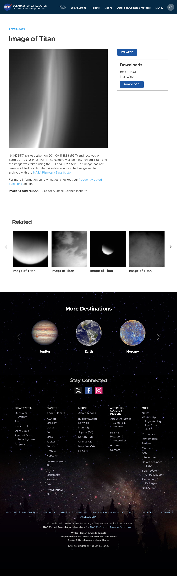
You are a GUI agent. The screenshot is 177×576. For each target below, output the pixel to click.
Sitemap (165, 512)
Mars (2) (83, 427)
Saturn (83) (85, 437)
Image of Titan (24, 271)
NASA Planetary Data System (53, 172)
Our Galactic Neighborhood (30, 9)
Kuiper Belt (22, 426)
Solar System (23, 408)
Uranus (51, 451)
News (145, 413)
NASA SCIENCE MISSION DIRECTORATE (113, 512)
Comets (115, 450)
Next (171, 247)
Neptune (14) (86, 446)
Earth (89, 351)
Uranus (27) (86, 441)
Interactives (149, 457)
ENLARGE (127, 52)
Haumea (51, 479)
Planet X (51, 494)
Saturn (50, 446)
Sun (17, 421)
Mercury (132, 351)
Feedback (49, 512)
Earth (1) (83, 423)
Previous (6, 247)
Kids (144, 452)
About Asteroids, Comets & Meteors (121, 423)
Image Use (81, 512)
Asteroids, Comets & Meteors (117, 411)
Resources (148, 434)
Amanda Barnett (97, 533)
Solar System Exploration (30, 4)
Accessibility (88, 517)
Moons (82, 408)
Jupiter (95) (85, 432)
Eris (48, 484)
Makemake (53, 475)
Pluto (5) (84, 451)
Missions (147, 448)
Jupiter (44, 351)
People (146, 443)
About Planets (55, 413)
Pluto (49, 465)
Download (131, 84)
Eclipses (20, 444)
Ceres (50, 470)
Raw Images (17, 29)
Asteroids (116, 445)
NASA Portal (148, 512)
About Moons (87, 413)
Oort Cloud (22, 431)
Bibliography (30, 512)
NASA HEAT (150, 488)
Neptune (52, 455)
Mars (49, 437)
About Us (11, 512)
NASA (8, 7)
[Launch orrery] (62, 8)
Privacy (65, 512)
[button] (159, 8)
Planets (51, 408)
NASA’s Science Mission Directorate (111, 527)
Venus (50, 427)
